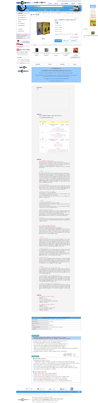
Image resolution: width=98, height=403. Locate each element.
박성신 (51, 397)
